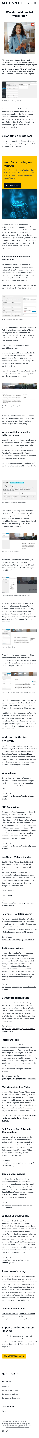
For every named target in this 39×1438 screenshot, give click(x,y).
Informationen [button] (8, 1406)
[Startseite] (12, 3)
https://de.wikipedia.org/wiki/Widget (16, 1318)
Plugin (29, 754)
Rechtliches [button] (7, 1381)
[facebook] (7, 1431)
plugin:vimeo (7, 895)
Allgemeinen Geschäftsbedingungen (17, 1427)
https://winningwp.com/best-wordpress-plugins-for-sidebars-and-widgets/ (19, 1118)
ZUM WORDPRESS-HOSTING (14, 1356)
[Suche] (28, 3)
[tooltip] (32, 3)
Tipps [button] (4, 1411)
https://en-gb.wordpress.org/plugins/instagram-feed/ (19, 1077)
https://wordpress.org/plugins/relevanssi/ (18, 939)
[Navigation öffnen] (35, 3)
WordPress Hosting (12, 185)
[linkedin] (3, 1431)
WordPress (6, 119)
